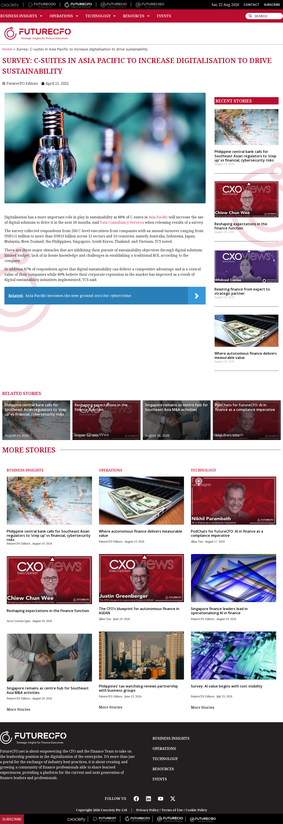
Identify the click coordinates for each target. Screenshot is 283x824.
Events (164, 15)
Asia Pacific (158, 217)
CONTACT (251, 4)
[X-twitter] (172, 798)
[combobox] (264, 16)
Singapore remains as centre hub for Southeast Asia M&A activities (176, 407)
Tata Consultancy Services (121, 222)
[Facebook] (136, 798)
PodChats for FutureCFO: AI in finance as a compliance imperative (245, 407)
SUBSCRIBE (272, 4)
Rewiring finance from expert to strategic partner (242, 291)
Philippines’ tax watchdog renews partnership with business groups (138, 688)
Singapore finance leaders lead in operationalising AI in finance (219, 610)
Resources (133, 15)
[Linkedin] (148, 798)
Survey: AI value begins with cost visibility (226, 686)
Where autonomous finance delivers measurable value (245, 355)
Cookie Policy (196, 810)
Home (7, 49)
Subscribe (12, 819)
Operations (61, 15)
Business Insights (25, 470)
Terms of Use (172, 810)
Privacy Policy (147, 810)
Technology (98, 15)
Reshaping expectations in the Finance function (240, 226)
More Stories (18, 709)
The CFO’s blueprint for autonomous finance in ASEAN (139, 610)
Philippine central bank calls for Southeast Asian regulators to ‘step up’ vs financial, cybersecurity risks (245, 155)
